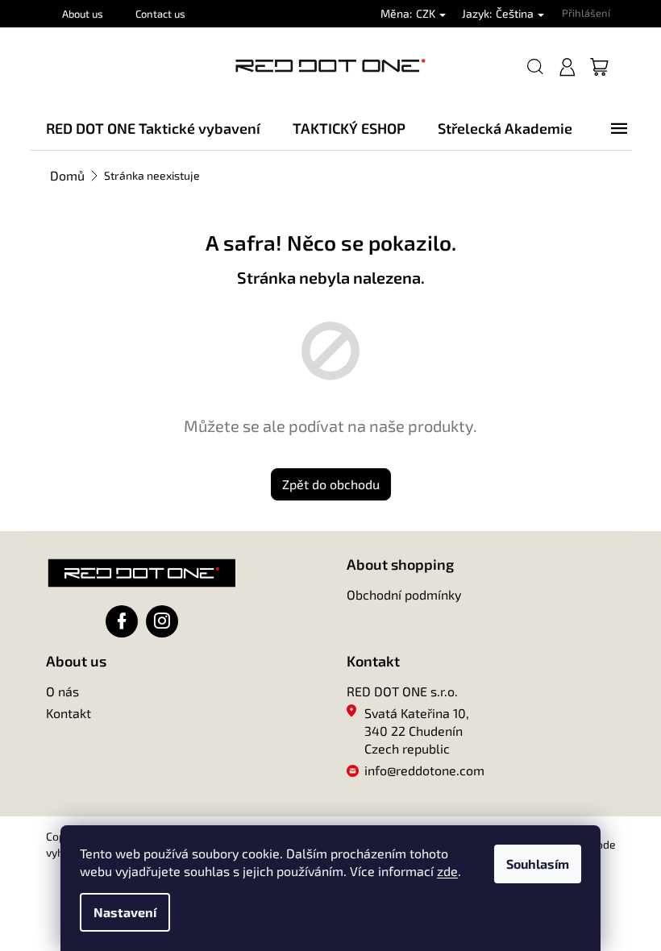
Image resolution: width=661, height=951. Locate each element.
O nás (62, 691)
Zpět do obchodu (331, 484)
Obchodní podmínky (404, 594)
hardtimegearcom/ (162, 621)
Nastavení (125, 912)
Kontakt (68, 713)
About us (82, 13)
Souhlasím (537, 863)
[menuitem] (153, 128)
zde (447, 870)
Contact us (160, 13)
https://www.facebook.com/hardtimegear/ (122, 621)
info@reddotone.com (424, 770)
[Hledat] (535, 67)
